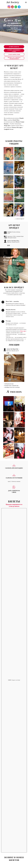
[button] (14, 491)
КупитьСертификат (14, 50)
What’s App (22, 331)
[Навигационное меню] (26, 2)
